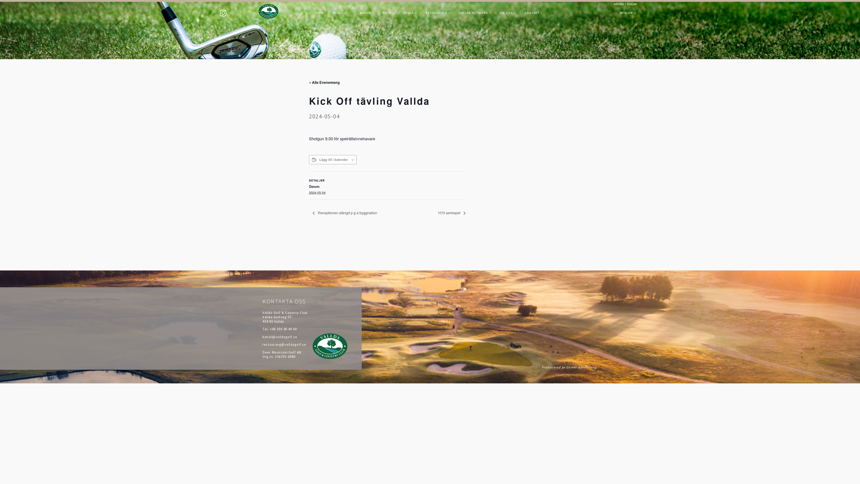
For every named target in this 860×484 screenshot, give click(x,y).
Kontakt (532, 13)
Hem (320, 13)
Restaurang (436, 13)
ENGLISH (632, 4)
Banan (365, 13)
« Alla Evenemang (324, 82)
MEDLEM (626, 13)
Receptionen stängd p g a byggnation (347, 212)
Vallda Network (473, 13)
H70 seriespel (449, 212)
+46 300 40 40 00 (283, 329)
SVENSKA (618, 4)
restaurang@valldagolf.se (284, 344)
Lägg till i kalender (333, 159)
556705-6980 (285, 356)
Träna (408, 13)
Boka (387, 13)
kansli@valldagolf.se (279, 337)
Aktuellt (340, 13)
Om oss (506, 13)
